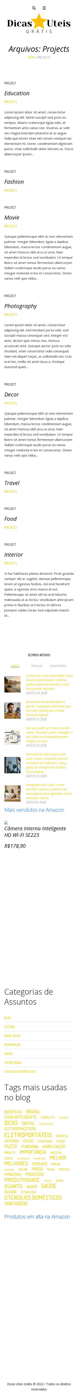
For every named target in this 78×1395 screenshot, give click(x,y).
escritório (45, 1141)
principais (12, 1175)
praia (51, 1169)
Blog (7, 1018)
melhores (16, 1163)
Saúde (8, 1054)
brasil (33, 1111)
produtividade (22, 1179)
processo (35, 1174)
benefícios (13, 1112)
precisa (64, 1169)
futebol (10, 1027)
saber (32, 1187)
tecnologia (28, 1192)
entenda (11, 1141)
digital (28, 1123)
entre (28, 1141)
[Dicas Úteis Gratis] (39, 23)
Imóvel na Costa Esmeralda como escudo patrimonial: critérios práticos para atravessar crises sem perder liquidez (49, 682)
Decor (11, 394)
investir (56, 1152)
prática (48, 1181)
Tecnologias (13, 1063)
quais (59, 1180)
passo (37, 1169)
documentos (46, 1124)
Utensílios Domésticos (20, 1072)
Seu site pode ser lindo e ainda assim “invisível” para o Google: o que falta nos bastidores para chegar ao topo (49, 734)
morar (55, 1164)
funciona (30, 1146)
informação (12, 1045)
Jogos (8, 1158)
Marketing (40, 1159)
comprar (63, 1118)
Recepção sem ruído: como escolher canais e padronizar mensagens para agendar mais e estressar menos (49, 791)
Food (10, 519)
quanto (13, 1186)
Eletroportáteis (28, 1135)
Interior (13, 554)
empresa (62, 1136)
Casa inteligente (20, 1117)
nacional (9, 1170)
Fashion (14, 181)
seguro (10, 1192)
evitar (61, 1141)
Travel (12, 483)
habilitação (54, 1146)
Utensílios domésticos (33, 1197)
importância (33, 1151)
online (23, 1169)
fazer (10, 1146)
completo (47, 1117)
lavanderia (23, 1159)
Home (31, 57)
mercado (39, 1164)
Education (16, 93)
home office (12, 1036)
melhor (58, 1157)
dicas (11, 1123)
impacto (9, 1152)
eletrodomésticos (20, 1129)
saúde (49, 1186)
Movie (11, 217)
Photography (20, 306)
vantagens (16, 1203)
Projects (10, 102)
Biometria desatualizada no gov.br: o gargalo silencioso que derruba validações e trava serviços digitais (48, 708)
